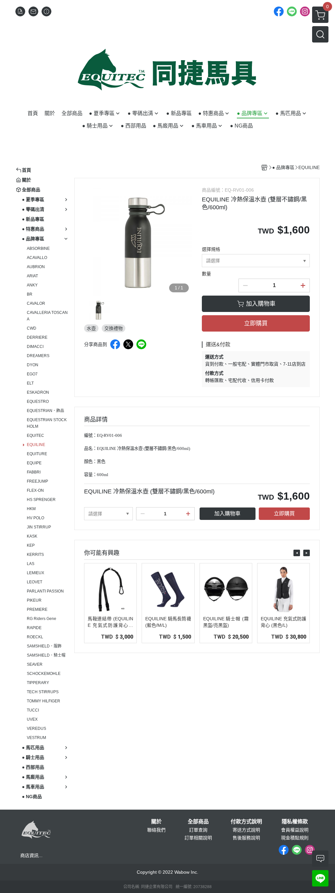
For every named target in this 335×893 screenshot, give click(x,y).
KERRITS (35, 554)
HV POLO (35, 518)
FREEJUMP (37, 481)
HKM (31, 509)
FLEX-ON (35, 490)
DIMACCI (35, 346)
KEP (31, 545)
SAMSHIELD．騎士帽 (46, 655)
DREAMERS (38, 355)
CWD (31, 328)
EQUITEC (35, 435)
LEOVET (34, 582)
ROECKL (35, 637)
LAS (30, 563)
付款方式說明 (246, 821)
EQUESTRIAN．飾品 (45, 410)
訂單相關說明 (198, 837)
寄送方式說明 (246, 830)
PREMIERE (37, 609)
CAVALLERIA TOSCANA (47, 315)
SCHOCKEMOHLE (44, 673)
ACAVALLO (37, 257)
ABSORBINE (38, 248)
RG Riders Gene (41, 618)
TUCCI (33, 710)
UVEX (32, 719)
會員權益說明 (295, 830)
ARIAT (32, 276)
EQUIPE (34, 463)
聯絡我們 (156, 830)
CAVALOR (36, 303)
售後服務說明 (246, 837)
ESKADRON (38, 392)
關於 (156, 821)
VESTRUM (36, 737)
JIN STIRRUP (39, 527)
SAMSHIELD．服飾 (44, 646)
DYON (32, 365)
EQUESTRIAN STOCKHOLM (47, 423)
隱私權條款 (295, 821)
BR (29, 294)
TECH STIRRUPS (43, 692)
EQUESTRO (38, 401)
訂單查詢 (198, 830)
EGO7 (32, 374)
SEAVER (35, 664)
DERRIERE (37, 337)
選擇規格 (211, 249)
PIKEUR (34, 600)
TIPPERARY (38, 682)
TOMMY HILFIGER (43, 701)
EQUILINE (36, 444)
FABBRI (34, 472)
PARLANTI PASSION (45, 591)
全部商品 (198, 821)
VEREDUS (36, 728)
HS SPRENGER (41, 499)
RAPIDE (34, 628)
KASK (32, 536)
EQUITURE (37, 454)
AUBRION (36, 267)
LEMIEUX (35, 573)
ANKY (32, 285)
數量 (206, 273)
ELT (30, 383)
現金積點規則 (295, 837)
